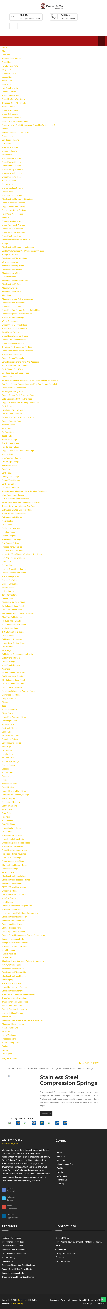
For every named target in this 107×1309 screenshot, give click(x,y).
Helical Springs (8, 980)
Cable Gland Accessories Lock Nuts (17, 654)
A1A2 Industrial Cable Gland (14, 624)
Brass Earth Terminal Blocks (14, 340)
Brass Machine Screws (12, 118)
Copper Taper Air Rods (11, 421)
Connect (10, 1214)
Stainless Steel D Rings (12, 284)
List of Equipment (9, 1035)
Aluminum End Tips (10, 288)
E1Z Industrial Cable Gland (13, 684)
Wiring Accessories (10, 321)
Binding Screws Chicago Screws (15, 121)
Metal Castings (8, 950)
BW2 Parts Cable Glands (12, 676)
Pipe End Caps (8, 724)
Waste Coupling (8, 798)
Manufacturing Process (12, 1042)
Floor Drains (7, 809)
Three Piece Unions (10, 783)
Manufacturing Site (10, 1028)
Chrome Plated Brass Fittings (14, 865)
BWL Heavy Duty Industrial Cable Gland (18, 613)
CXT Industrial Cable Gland (13, 680)
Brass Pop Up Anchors (11, 236)
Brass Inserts (7, 136)
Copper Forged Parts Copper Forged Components (23, 935)
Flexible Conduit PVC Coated (14, 673)
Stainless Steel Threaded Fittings (16, 880)
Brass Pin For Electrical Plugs (14, 325)
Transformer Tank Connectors (15, 1002)
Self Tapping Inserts (10, 140)
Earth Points (7, 473)
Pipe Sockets (7, 754)
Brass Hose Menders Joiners (14, 850)
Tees (4, 706)
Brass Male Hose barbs (12, 835)
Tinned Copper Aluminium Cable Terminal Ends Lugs (24, 491)
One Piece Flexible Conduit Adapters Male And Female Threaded (29, 384)
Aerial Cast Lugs (9, 1017)
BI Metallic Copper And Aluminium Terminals (21, 502)
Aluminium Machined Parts (13, 920)
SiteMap (60, 1184)
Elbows (5, 702)
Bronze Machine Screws (12, 188)
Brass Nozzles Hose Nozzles (14, 987)
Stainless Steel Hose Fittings (14, 876)
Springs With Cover (10, 254)
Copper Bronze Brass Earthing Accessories (20, 402)
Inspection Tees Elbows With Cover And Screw (22, 554)
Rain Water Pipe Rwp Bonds (14, 410)
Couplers (6, 469)
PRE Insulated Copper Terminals (15, 499)
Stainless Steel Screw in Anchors (16, 240)
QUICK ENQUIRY (92, 1063)
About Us (61, 1156)
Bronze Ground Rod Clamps (14, 573)
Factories (6, 1031)
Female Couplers (9, 536)
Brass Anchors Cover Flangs (14, 232)
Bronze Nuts (7, 184)
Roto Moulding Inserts (11, 158)
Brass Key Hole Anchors (12, 229)
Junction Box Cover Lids (12, 550)
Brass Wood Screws (10, 110)
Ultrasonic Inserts (9, 151)
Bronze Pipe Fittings (10, 761)
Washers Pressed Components (15, 132)
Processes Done (9, 1039)
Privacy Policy (17, 1303)
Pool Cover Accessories (12, 214)
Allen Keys (6, 295)
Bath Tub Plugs (8, 824)
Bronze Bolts (7, 192)
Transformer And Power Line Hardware (18, 994)
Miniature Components (12, 965)
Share (9, 1206)
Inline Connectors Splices (13, 495)
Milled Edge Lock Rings (11, 539)
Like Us (10, 1188)
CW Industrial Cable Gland (13, 687)
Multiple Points (8, 454)
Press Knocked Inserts (11, 162)
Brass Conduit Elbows (11, 306)
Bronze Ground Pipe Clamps (14, 569)
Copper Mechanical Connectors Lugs (18, 451)
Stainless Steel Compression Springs (18, 247)
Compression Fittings (11, 695)
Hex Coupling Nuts (10, 88)
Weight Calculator (9, 1058)
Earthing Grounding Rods (12, 391)
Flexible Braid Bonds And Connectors (18, 417)
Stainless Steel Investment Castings (17, 199)
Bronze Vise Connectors (12, 1005)
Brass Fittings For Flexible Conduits (17, 314)
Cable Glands (7, 599)
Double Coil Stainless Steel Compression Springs (23, 251)
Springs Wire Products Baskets (15, 943)
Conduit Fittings (8, 661)
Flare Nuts (6, 84)
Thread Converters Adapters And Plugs (18, 506)
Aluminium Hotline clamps (13, 1024)
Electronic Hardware (10, 488)
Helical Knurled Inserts (11, 166)
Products (6, 55)
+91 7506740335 (62, 1261)
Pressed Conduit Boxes (12, 547)
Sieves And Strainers (11, 802)
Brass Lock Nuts (9, 73)
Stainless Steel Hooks (11, 291)
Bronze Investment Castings (14, 210)
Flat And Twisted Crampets (13, 558)
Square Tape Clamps (11, 480)
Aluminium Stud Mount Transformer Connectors (22, 1020)
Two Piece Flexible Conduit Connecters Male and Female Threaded (30, 380)
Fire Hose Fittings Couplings (14, 854)
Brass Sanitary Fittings (11, 828)
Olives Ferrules (8, 713)
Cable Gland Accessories (12, 639)
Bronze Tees (7, 772)
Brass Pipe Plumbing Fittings (14, 717)
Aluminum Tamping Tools (13, 266)
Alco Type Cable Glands (12, 617)
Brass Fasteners (9, 92)
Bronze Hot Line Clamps (12, 1013)
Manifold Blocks (9, 898)
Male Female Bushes (11, 665)
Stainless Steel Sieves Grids (14, 972)
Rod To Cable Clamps (11, 447)
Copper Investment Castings (14, 206)
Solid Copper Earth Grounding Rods (17, 399)
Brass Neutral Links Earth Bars (15, 336)
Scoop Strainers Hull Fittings (14, 791)
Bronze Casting (8, 565)
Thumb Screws (8, 106)
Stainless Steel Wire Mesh (13, 968)
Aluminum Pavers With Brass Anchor (18, 299)
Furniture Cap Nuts (10, 66)
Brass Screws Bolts (10, 95)
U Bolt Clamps (8, 591)
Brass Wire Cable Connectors (14, 328)
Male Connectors (9, 710)
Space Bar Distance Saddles (14, 513)
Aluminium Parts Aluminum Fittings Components (23, 961)
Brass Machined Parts (11, 909)
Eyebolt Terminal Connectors (14, 1009)
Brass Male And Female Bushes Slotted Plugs (21, 310)
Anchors (5, 217)
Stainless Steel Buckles (12, 269)
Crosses (5, 769)
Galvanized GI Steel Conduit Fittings (17, 510)
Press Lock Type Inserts (12, 169)
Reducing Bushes (9, 721)
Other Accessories (10, 262)
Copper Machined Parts (12, 924)
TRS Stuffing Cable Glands (13, 632)
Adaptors (6, 669)
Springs (5, 243)
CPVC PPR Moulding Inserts (14, 887)
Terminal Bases (8, 425)
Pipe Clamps (7, 902)
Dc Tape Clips (8, 432)
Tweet (81, 1063)
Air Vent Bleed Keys (10, 735)
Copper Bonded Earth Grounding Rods (18, 395)
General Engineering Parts (13, 939)
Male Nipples (7, 521)
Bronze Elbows (8, 765)
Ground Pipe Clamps (10, 462)
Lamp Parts (7, 957)
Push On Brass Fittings (11, 857)
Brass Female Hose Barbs (13, 839)
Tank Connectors (9, 595)
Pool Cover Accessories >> (40, 1068)
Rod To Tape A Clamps (12, 414)
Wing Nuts (6, 69)
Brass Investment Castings (13, 203)
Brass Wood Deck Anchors (13, 225)
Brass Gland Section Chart (13, 643)
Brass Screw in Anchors (12, 221)
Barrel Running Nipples (11, 743)
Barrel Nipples (8, 787)
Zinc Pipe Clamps (9, 465)
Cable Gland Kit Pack (11, 658)
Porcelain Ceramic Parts (12, 983)
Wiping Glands (8, 636)
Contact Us (62, 1180)
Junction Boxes (8, 532)
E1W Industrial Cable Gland (13, 602)
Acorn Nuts (7, 81)
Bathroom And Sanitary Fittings (15, 795)
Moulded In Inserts (10, 147)
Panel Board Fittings (10, 332)
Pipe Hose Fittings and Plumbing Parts (18, 691)
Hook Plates (7, 525)
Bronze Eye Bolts (9, 580)
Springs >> (56, 1068)
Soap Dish (6, 813)
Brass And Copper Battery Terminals (17, 351)
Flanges (5, 776)
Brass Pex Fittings (9, 891)
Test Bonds (7, 436)
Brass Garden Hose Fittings (13, 861)
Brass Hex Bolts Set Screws (14, 99)
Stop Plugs (6, 746)
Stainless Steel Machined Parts (15, 917)
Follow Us (11, 1197)
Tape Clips (6, 428)
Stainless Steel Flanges (12, 883)
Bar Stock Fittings (9, 728)
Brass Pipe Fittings (10, 739)
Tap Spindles (7, 820)
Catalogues (7, 1053)
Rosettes (6, 817)
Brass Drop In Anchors (11, 177)
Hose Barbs (7, 832)
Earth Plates (7, 406)
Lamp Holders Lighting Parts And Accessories (21, 362)
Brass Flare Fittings (10, 869)
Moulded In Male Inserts (12, 173)
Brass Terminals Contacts (13, 343)
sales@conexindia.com (65, 1253)
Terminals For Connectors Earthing (17, 347)
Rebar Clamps (8, 587)
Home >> (12, 1068)
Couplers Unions (9, 698)
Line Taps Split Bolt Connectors (15, 373)
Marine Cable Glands (10, 628)
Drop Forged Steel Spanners (14, 931)
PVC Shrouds (7, 647)
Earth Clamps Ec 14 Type (12, 369)
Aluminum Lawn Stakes (12, 273)
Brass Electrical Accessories (14, 303)
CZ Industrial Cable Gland (13, 606)
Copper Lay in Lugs (10, 584)
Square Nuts (7, 77)
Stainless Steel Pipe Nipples (14, 976)
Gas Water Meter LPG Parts (14, 894)
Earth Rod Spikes (9, 484)
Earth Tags (6, 650)
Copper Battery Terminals (13, 358)
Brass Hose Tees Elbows (12, 846)
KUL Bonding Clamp (10, 576)
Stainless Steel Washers (12, 991)
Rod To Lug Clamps (10, 443)
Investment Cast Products (13, 195)
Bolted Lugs (7, 377)
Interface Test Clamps (11, 458)
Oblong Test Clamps (10, 476)
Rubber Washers (9, 954)
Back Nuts (6, 732)
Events (5, 1050)
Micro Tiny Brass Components (15, 365)
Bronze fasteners (9, 180)
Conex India (22, 1300)
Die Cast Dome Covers (11, 528)
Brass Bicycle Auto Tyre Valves (15, 946)
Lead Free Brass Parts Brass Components (20, 913)
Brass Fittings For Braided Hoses (16, 843)
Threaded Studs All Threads (14, 103)
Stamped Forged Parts (11, 928)
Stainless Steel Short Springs (14, 258)
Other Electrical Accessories (14, 388)
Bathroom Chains (9, 806)
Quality (5, 1046)
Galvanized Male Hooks (12, 517)
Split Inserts (7, 155)
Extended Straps (9, 277)
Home (4, 47)
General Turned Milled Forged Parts (17, 906)
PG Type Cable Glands (11, 621)
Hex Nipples (7, 750)
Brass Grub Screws (10, 114)
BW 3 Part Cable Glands (12, 610)
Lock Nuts (6, 562)
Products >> (22, 1068)
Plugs (4, 780)
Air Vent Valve (8, 758)
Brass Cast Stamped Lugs (13, 317)
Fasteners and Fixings (11, 58)
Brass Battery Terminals (12, 354)
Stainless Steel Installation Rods (15, 280)
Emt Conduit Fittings (10, 543)
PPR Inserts (7, 143)
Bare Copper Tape (9, 439)
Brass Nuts (6, 62)
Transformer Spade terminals (14, 998)
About (4, 51)
